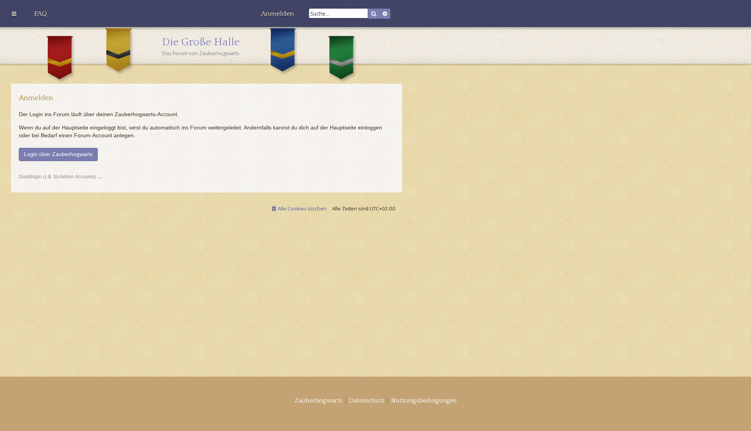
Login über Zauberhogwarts (58, 154)
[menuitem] (40, 14)
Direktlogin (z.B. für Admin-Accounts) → (60, 177)
